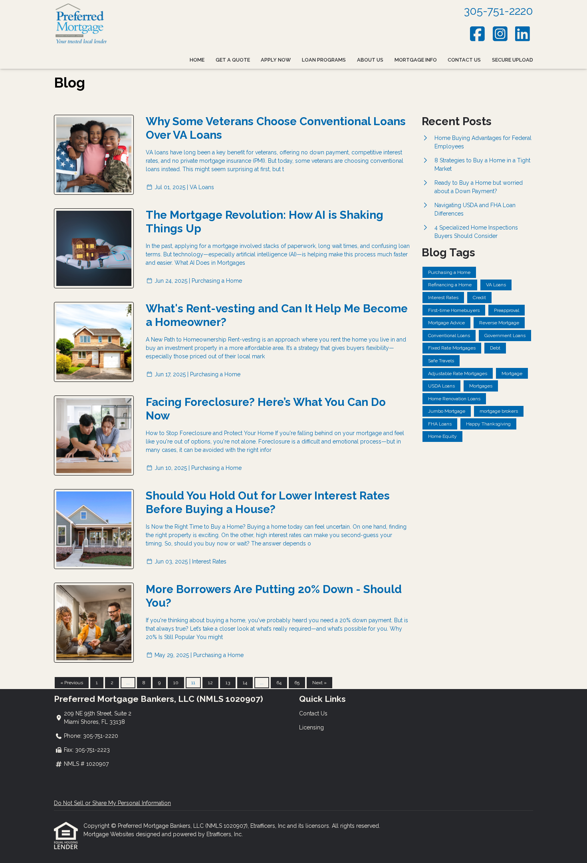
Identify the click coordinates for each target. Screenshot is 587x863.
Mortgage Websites (109, 834)
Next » (319, 682)
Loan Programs (324, 60)
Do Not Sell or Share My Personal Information (112, 803)
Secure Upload (512, 60)
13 (228, 682)
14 (245, 682)
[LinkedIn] (522, 33)
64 (279, 682)
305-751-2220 (498, 11)
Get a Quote (233, 60)
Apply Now (276, 60)
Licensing (311, 727)
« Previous (71, 682)
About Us (370, 60)
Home (197, 60)
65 (296, 682)
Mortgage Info (416, 60)
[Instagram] (500, 33)
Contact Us (464, 60)
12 (210, 682)
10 (175, 682)
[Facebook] (477, 33)
